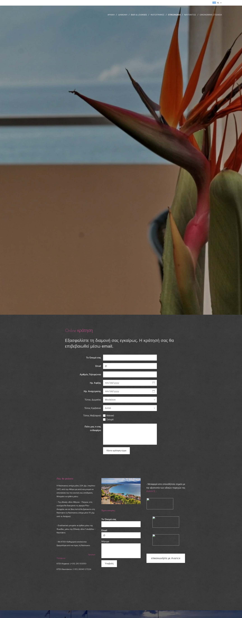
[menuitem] (112, 14)
